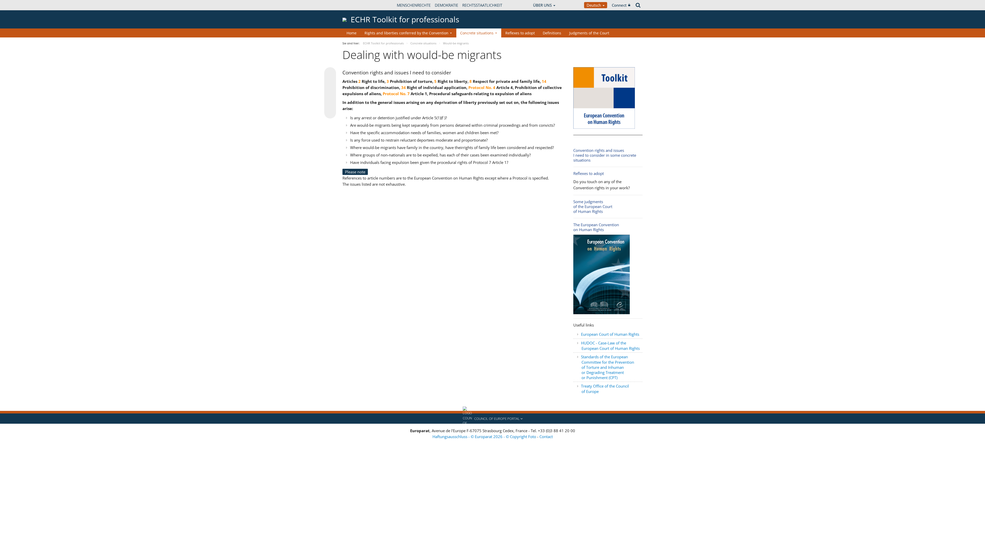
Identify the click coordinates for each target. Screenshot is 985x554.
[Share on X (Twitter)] (330, 83)
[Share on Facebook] (330, 93)
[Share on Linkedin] (330, 103)
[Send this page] (330, 112)
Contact (546, 436)
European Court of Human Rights (610, 334)
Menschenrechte (414, 5)
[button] (492, 418)
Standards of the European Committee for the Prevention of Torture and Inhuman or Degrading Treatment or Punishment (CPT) (607, 367)
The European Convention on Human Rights (596, 227)
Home (352, 33)
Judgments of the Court (589, 33)
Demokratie (446, 5)
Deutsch (594, 5)
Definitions (552, 33)
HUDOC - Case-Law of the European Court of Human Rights (610, 345)
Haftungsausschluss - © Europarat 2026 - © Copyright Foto (484, 436)
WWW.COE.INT (355, 5)
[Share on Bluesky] (330, 73)
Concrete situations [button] (477, 33)
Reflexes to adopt (520, 33)
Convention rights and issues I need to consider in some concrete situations (604, 155)
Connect (619, 5)
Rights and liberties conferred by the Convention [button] (406, 33)
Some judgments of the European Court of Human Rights (592, 206)
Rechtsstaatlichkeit (482, 5)
